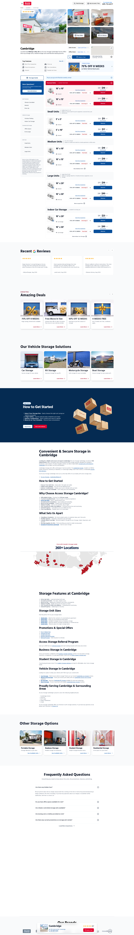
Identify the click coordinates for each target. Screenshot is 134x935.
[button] (43, 26)
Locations (28, 8)
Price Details (103, 90)
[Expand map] (111, 48)
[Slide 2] (88, 71)
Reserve (103, 93)
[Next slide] (112, 66)
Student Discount (45, 635)
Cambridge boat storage (73, 682)
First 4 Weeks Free (46, 632)
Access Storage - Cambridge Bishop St (51, 477)
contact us (55, 706)
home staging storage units (78, 655)
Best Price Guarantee (80, 90)
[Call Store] (69, 57)
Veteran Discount (45, 633)
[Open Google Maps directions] (111, 57)
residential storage (78, 468)
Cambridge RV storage (60, 681)
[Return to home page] (27, 3)
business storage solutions (66, 654)
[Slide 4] (91, 71)
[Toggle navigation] (22, 3)
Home (21, 8)
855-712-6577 (107, 4)
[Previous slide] (69, 66)
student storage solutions (64, 663)
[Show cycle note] (111, 77)
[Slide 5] (92, 71)
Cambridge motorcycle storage (83, 678)
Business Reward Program (47, 636)
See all (61, 61)
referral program (56, 646)
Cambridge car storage (83, 676)
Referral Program (45, 638)
